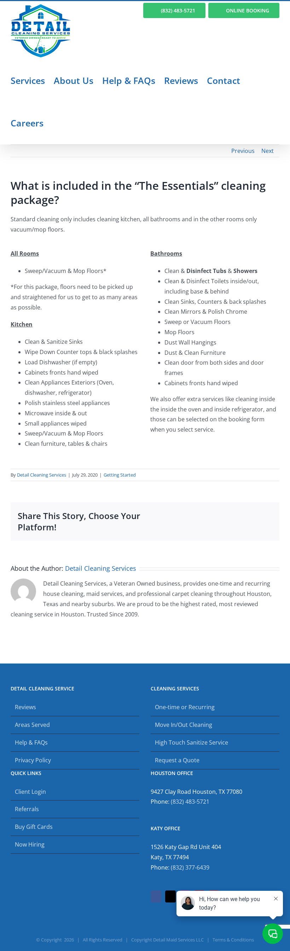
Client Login (30, 792)
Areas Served (32, 725)
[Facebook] (156, 896)
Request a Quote (177, 760)
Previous (243, 151)
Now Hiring (30, 844)
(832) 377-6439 (190, 867)
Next (267, 151)
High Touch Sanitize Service (191, 742)
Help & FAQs (31, 742)
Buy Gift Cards (34, 827)
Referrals (27, 809)
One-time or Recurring (185, 707)
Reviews (25, 707)
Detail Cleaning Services (41, 475)
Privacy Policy (33, 760)
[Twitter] (170, 896)
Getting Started (120, 475)
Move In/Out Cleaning (183, 725)
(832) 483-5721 (190, 801)
